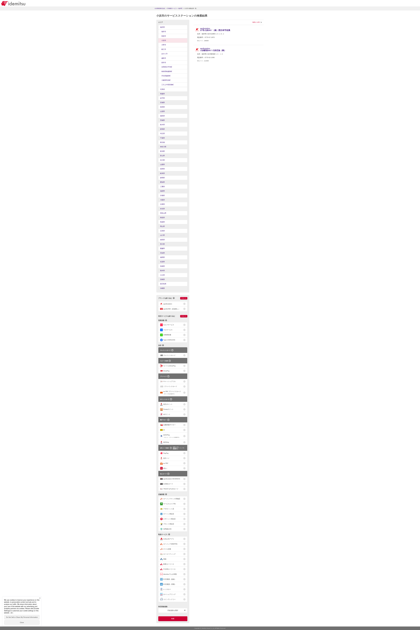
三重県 (162, 186)
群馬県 (162, 129)
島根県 (162, 222)
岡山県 (162, 226)
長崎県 (162, 266)
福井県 (162, 27)
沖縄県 (162, 288)
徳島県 (162, 240)
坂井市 (163, 62)
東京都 (162, 142)
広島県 (162, 231)
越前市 (163, 58)
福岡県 (162, 257)
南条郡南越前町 (166, 71)
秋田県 (162, 107)
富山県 (162, 155)
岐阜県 (162, 173)
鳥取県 (162, 217)
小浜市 (163, 40)
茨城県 (162, 120)
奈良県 (162, 209)
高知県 (162, 253)
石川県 (162, 160)
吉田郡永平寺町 (166, 67)
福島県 (162, 116)
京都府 (162, 195)
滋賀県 (162, 191)
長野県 (162, 169)
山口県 (162, 235)
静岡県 (162, 178)
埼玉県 (162, 133)
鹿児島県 (163, 284)
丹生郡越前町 (166, 76)
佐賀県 (162, 262)
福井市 (163, 31)
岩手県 (162, 98)
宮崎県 (162, 279)
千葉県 (162, 138)
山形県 (162, 111)
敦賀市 (163, 36)
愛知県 (162, 182)
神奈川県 (163, 147)
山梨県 (162, 164)
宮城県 (162, 102)
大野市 (163, 45)
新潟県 (162, 151)
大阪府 (162, 200)
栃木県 (162, 124)
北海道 (162, 89)
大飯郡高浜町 (166, 80)
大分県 (162, 275)
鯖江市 (163, 49)
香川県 (162, 244)
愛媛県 (162, 248)
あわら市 (164, 54)
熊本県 (162, 270)
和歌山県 (163, 213)
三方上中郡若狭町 (167, 85)
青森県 (162, 94)
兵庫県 (162, 204)
